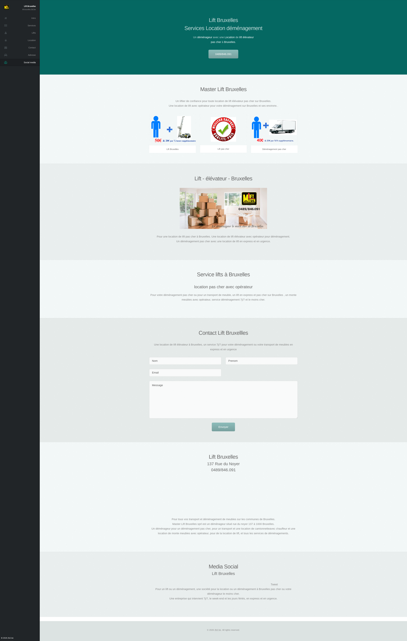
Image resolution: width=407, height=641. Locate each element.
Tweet (274, 584)
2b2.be (218, 630)
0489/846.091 (223, 54)
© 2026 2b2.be (7, 638)
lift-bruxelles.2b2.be (29, 9)
